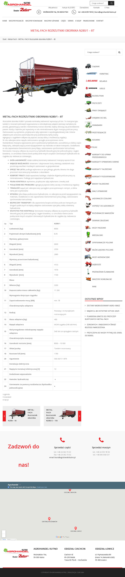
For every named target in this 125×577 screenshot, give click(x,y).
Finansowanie (88, 21)
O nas (106, 7)
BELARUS (103, 81)
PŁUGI (94, 147)
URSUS (102, 88)
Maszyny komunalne (34, 21)
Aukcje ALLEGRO (68, 7)
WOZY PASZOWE (99, 228)
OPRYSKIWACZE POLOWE (102, 242)
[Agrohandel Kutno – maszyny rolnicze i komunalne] (18, 6)
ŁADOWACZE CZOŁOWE (101, 198)
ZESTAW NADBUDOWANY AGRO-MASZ (103, 305)
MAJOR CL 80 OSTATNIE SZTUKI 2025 (103, 311)
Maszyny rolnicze (16, 21)
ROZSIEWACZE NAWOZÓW (103, 213)
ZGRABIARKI (97, 125)
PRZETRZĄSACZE (99, 132)
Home (4, 21)
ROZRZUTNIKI (98, 96)
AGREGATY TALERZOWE (102, 169)
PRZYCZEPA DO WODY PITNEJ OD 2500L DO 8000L (103, 334)
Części (63, 21)
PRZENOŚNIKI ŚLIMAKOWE (103, 272)
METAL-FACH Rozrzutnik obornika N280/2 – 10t (52, 415)
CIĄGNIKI (95, 66)
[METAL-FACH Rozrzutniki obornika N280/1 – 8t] (42, 80)
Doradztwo (84, 7)
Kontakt (97, 7)
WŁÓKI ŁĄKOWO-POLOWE (102, 250)
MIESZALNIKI (97, 235)
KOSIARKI (96, 140)
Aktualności (52, 7)
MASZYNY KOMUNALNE (102, 279)
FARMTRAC (104, 74)
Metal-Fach (12, 39)
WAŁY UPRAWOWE (99, 191)
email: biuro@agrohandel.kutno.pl (62, 457)
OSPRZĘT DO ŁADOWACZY (103, 206)
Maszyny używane (51, 21)
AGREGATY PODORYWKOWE (103, 176)
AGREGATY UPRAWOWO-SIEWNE (105, 162)
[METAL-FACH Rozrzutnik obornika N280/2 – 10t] (79, 416)
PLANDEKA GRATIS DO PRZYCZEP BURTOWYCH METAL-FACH (100, 317)
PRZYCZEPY (97, 103)
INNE (94, 286)
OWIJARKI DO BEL (99, 118)
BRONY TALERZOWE (100, 184)
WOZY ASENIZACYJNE (101, 257)
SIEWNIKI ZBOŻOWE (100, 220)
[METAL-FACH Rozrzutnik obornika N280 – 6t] (4, 416)
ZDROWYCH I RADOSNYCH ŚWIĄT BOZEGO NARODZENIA (100, 325)
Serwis (70, 21)
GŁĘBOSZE (96, 264)
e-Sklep (78, 21)
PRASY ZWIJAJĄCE (99, 110)
